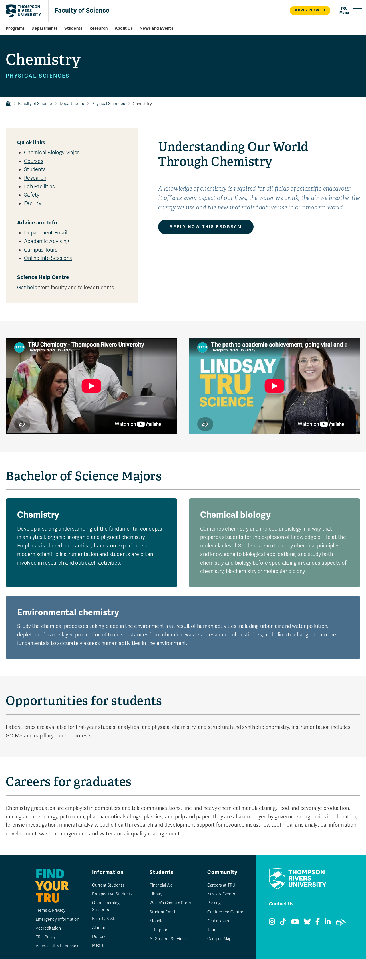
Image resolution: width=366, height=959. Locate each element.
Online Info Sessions (48, 258)
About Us (124, 28)
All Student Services (168, 938)
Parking (214, 903)
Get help (27, 287)
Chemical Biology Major (51, 152)
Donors (99, 936)
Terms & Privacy (51, 910)
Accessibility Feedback (57, 946)
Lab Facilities (39, 186)
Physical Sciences (108, 103)
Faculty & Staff (105, 918)
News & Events (221, 894)
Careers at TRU (221, 885)
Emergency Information (57, 919)
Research (98, 28)
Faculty (32, 203)
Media (97, 945)
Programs (15, 28)
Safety (31, 195)
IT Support (159, 930)
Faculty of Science (82, 10)
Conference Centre (225, 912)
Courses (33, 161)
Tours (212, 930)
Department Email (45, 233)
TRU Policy (46, 937)
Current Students (108, 885)
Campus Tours (40, 250)
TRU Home (8, 103)
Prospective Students (112, 894)
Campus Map (219, 938)
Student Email (162, 912)
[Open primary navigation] (351, 11)
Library (156, 894)
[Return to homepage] (23, 11)
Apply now (307, 10)
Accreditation (48, 928)
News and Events (156, 28)
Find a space (218, 921)
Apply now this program (206, 226)
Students (73, 28)
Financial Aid (161, 885)
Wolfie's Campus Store (170, 903)
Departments (44, 28)
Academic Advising (46, 241)
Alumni (98, 927)
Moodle (157, 921)
